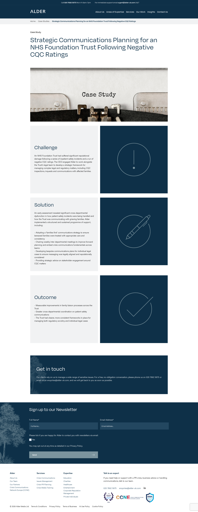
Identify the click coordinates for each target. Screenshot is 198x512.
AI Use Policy (84, 506)
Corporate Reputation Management (72, 492)
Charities (66, 481)
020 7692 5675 (70, 2)
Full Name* (34, 419)
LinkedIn (145, 488)
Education (67, 478)
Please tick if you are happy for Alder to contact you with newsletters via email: (63, 435)
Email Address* (107, 419)
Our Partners (15, 484)
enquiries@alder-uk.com (130, 488)
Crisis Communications (46, 478)
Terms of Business (70, 506)
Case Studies (43, 21)
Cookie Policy (97, 506)
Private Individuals (70, 496)
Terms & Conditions (39, 506)
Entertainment (69, 487)
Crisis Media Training (45, 487)
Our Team (13, 481)
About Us (13, 478)
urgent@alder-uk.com (126, 2)
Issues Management (44, 481)
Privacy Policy (76, 445)
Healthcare (67, 484)
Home (33, 21)
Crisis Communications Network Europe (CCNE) (19, 488)
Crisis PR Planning (44, 484)
